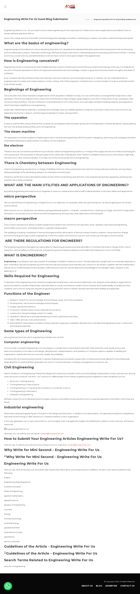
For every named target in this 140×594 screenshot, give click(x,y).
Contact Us (127, 586)
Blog (99, 586)
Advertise (111, 586)
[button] (8, 586)
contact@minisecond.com (52, 433)
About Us (87, 586)
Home (87, 19)
